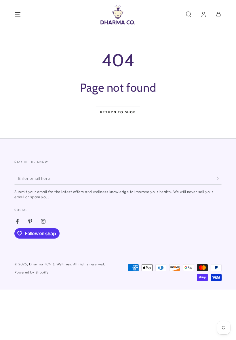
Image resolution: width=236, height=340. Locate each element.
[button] (188, 14)
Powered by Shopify (31, 272)
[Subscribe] (218, 178)
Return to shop (118, 112)
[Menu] (17, 14)
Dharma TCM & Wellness (50, 264)
